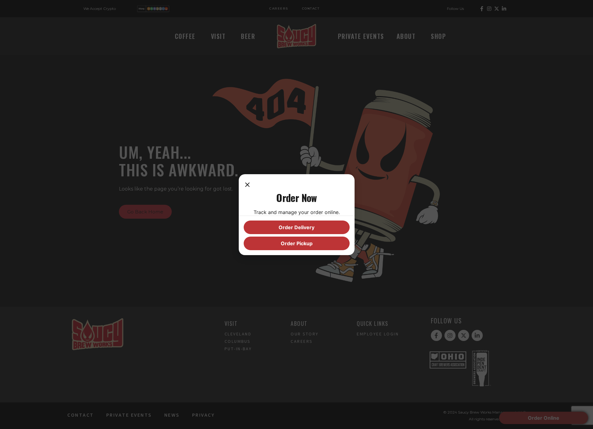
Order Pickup (297, 243)
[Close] (247, 185)
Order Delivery (296, 227)
